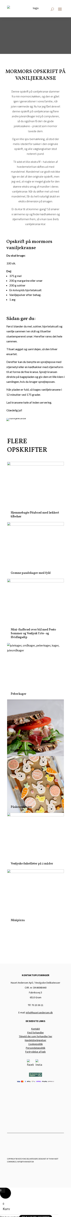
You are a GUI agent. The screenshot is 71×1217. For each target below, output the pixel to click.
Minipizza (18, 920)
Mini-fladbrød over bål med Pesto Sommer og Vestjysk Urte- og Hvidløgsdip (33, 633)
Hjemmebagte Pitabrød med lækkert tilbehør (35, 515)
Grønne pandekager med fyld (31, 573)
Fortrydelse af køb (35, 1051)
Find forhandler (35, 1032)
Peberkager (18, 694)
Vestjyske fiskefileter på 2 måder (32, 864)
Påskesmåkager (21, 807)
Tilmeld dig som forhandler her (35, 1036)
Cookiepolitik (35, 1044)
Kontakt (35, 1028)
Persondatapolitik (35, 1047)
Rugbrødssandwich (24, 750)
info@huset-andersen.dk (39, 1012)
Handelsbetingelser (35, 1040)
